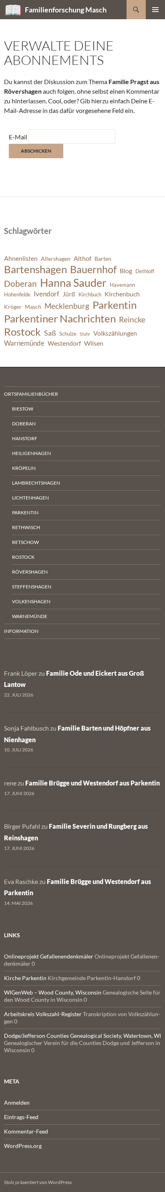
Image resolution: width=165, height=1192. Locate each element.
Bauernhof (93, 269)
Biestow (22, 409)
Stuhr (85, 333)
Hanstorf (24, 438)
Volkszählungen (115, 333)
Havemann (122, 285)
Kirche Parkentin (25, 978)
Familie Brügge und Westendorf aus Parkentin (92, 783)
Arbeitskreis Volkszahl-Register (43, 1014)
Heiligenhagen (31, 453)
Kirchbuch (89, 295)
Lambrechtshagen (36, 483)
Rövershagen (30, 572)
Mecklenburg (66, 305)
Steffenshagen (31, 587)
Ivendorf (46, 294)
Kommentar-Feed (26, 1131)
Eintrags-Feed (21, 1116)
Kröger (13, 306)
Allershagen (55, 258)
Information (21, 631)
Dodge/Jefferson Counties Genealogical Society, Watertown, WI (82, 1035)
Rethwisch (26, 527)
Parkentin (115, 304)
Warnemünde (24, 343)
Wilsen (93, 343)
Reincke (132, 319)
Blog (126, 270)
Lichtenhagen (30, 498)
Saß (50, 332)
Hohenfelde (17, 295)
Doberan (20, 283)
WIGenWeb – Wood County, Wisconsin (52, 992)
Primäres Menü (155, 9)
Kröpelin (24, 468)
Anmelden (17, 1102)
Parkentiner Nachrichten (60, 318)
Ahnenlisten (21, 258)
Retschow (25, 542)
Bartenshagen (35, 269)
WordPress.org (23, 1145)
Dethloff (144, 271)
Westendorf (64, 343)
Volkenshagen (31, 601)
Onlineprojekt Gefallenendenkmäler (48, 956)
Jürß (68, 294)
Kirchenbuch (122, 294)
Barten (103, 258)
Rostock (22, 331)
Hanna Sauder (73, 282)
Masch (33, 306)
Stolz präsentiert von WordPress (38, 1182)
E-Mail (18, 137)
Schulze (67, 334)
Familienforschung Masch (66, 9)
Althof (82, 258)
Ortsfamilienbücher (31, 394)
